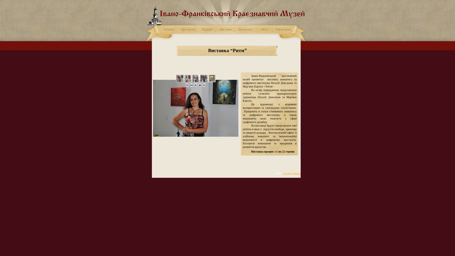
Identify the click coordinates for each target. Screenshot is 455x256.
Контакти (297, 173)
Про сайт (287, 173)
